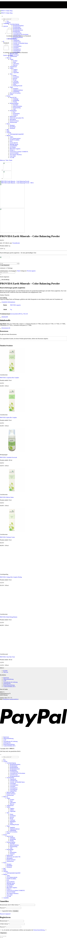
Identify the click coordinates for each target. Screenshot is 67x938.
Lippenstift (16, 72)
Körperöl (15, 115)
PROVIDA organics (15, 148)
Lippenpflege (16, 52)
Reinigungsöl (16, 31)
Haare (8, 123)
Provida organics (31, 271)
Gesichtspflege (13, 38)
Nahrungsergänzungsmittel (17, 134)
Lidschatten (16, 63)
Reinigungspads (17, 28)
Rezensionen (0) (5, 328)
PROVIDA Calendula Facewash (8, 457)
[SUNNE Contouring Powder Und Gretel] (7, 178)
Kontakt (5, 865)
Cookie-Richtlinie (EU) (9, 881)
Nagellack (15, 88)
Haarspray (12, 128)
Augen (11, 59)
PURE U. (12, 150)
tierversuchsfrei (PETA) (16, 314)
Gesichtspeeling (17, 33)
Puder (14, 84)
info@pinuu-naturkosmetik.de (10, 894)
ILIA (11, 141)
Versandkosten (16, 243)
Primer (15, 75)
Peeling (15, 102)
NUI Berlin (13, 147)
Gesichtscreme (17, 41)
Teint (11, 74)
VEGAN (25, 314)
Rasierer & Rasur (14, 55)
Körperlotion (16, 113)
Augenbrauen (13, 66)
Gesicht (8, 22)
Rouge (15, 80)
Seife (14, 109)
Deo (14, 112)
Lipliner (15, 71)
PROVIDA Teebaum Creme (7, 537)
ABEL (11, 137)
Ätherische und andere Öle (17, 118)
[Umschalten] (0, 302)
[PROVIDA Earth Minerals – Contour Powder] (7, 170)
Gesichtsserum (17, 50)
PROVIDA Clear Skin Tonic (7, 851)
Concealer (15, 81)
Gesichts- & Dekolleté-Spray (20, 43)
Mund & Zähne (14, 53)
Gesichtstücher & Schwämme (20, 34)
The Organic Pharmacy (16, 154)
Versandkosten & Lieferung (10, 877)
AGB (4, 875)
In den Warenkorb (5, 265)
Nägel (11, 87)
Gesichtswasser (17, 36)
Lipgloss (15, 69)
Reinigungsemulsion (18, 25)
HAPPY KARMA (14, 140)
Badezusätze (13, 116)
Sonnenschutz (13, 56)
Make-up (9, 58)
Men (8, 129)
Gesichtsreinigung (14, 24)
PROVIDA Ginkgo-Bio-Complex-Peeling (11, 674)
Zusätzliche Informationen (8, 302)
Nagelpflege (16, 91)
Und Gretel (13, 156)
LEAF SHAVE (14, 143)
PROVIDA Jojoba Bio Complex (8, 417)
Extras (11, 94)
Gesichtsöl (15, 47)
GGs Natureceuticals (15, 138)
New (8, 21)
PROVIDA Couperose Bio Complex (9, 377)
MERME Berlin (14, 144)
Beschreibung (5, 279)
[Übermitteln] (0, 274)
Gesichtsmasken (17, 46)
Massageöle (13, 119)
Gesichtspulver (17, 49)
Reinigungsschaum (18, 30)
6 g (11, 309)
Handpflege (16, 100)
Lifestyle (9, 132)
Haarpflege (13, 126)
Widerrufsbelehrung (8, 874)
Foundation (16, 77)
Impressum (6, 872)
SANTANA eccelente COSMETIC (19, 151)
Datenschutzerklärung (9, 880)
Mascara (15, 65)
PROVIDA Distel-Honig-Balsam (8, 714)
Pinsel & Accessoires (15, 93)
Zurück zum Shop (8, 55)
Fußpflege (15, 99)
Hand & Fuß (13, 97)
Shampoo (12, 125)
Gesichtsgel (16, 44)
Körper (8, 96)
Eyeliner (15, 60)
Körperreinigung (14, 103)
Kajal (14, 62)
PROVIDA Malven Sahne (7, 497)
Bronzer (15, 78)
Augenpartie (16, 40)
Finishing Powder (17, 85)
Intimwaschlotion (17, 106)
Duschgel (15, 104)
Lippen (11, 68)
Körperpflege (13, 110)
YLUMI (12, 157)
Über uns (5, 867)
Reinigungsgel (17, 27)
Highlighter (16, 82)
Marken (9, 135)
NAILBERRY (13, 145)
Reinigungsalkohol (18, 37)
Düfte (8, 131)
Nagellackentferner (18, 90)
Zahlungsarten (7, 878)
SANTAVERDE (14, 153)
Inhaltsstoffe (4, 317)
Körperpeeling (17, 107)
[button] (6, 23)
